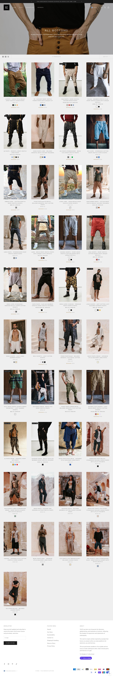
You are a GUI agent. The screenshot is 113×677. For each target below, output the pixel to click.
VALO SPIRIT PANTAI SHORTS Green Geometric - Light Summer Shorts (15, 408)
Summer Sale (30, 7)
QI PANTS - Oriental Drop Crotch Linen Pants (15, 151)
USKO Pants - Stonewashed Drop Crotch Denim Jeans (15, 252)
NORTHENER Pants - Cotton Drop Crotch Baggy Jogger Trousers (98, 202)
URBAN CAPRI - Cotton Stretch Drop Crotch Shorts (15, 202)
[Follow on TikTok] (16, 664)
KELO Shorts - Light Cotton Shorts (42, 357)
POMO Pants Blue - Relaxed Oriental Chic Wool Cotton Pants (70, 358)
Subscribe (10, 643)
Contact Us (50, 638)
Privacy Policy (51, 646)
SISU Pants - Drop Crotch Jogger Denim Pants (70, 99)
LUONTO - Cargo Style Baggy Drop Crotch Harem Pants (15, 99)
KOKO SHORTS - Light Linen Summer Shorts (15, 357)
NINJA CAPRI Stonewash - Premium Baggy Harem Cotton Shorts (15, 306)
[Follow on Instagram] (8, 664)
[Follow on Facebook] (4, 664)
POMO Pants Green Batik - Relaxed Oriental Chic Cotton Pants (70, 408)
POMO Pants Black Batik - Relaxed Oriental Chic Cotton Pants (42, 203)
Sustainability (51, 635)
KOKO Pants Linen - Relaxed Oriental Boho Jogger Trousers (42, 151)
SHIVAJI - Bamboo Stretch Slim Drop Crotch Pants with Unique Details (98, 100)
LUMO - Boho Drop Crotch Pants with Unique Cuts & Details (42, 252)
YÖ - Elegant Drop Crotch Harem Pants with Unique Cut (43, 99)
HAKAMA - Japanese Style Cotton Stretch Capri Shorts (15, 559)
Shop (21, 7)
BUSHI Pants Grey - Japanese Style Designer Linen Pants (42, 559)
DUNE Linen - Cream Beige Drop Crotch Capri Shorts (70, 202)
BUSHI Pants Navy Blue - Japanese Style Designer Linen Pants (70, 459)
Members (41, 7)
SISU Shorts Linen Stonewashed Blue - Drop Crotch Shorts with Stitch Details (98, 560)
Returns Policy (51, 643)
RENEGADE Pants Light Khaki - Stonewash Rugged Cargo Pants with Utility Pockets (98, 510)
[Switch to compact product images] (8, 57)
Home (14, 7)
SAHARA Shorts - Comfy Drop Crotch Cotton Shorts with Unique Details (70, 253)
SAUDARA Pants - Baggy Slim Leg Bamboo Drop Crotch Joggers (43, 459)
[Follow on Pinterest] (12, 664)
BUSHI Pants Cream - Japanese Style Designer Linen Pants (98, 357)
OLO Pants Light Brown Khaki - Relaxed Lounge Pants (70, 559)
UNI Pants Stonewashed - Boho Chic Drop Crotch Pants (70, 151)
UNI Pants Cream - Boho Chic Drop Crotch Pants (43, 407)
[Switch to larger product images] (3, 57)
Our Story (50, 632)
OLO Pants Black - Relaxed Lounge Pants (15, 609)
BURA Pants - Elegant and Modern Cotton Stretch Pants (42, 509)
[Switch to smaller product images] (5, 57)
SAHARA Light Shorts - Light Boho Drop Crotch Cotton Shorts (97, 408)
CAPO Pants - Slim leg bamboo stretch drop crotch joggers (42, 305)
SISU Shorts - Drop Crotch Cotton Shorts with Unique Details (97, 253)
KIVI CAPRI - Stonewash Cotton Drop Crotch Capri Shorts (97, 151)
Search (49, 629)
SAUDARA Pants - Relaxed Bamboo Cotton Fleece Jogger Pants (70, 510)
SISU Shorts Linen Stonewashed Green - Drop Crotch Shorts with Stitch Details (15, 510)
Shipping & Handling (52, 640)
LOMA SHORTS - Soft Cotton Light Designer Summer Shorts (97, 305)
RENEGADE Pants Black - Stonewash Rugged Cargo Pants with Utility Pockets (98, 460)
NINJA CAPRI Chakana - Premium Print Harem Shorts (70, 305)
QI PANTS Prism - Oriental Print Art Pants (15, 459)
